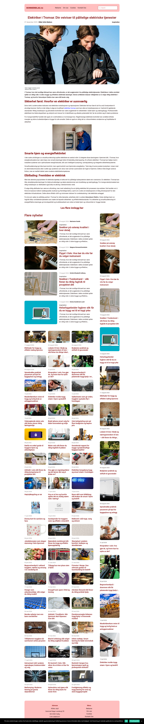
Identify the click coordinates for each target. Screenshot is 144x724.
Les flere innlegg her (72, 207)
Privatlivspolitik (134, 721)
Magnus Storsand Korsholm (78, 247)
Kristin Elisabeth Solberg (77, 273)
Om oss (65, 8)
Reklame (58, 8)
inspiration (116, 22)
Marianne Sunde (75, 221)
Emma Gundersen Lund (77, 302)
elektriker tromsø (70, 108)
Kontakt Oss (82, 8)
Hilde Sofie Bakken (45, 22)
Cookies (73, 8)
